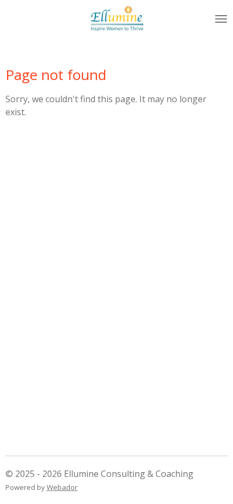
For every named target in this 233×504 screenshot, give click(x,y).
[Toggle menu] (221, 19)
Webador (62, 487)
